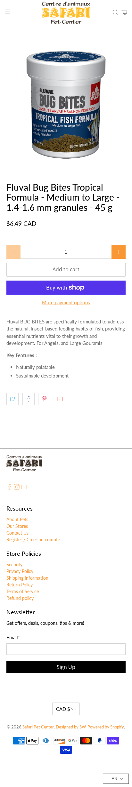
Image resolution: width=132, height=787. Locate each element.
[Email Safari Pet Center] (24, 488)
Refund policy (20, 598)
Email (13, 637)
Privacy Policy (19, 571)
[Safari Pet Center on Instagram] (17, 488)
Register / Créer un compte (33, 539)
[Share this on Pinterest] (44, 399)
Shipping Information (27, 578)
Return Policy (19, 584)
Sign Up (66, 667)
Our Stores (17, 526)
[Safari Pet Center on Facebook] (9, 488)
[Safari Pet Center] (66, 13)
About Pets (17, 519)
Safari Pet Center (38, 727)
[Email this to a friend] (60, 399)
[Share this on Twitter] (12, 399)
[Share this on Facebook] (28, 399)
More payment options (66, 302)
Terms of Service (22, 591)
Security (14, 564)
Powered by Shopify (105, 727)
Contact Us (17, 533)
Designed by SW (71, 727)
